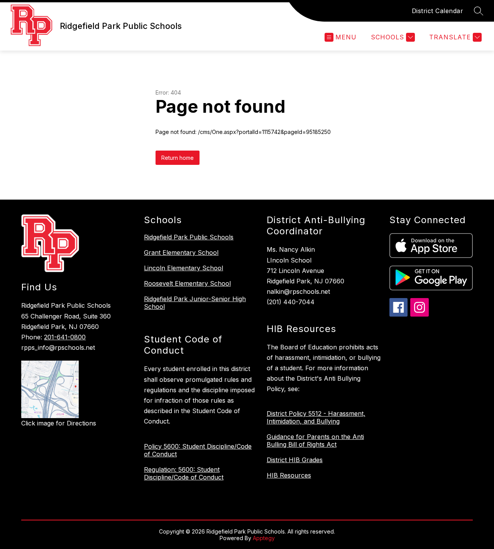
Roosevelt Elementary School (187, 283)
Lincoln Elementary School (183, 268)
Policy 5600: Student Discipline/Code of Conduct (198, 450)
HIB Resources (289, 475)
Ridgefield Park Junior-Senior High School (195, 302)
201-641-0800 (65, 337)
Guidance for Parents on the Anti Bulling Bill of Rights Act (315, 440)
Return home (177, 157)
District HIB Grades (295, 460)
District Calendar (438, 11)
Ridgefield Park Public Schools (188, 237)
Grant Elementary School (181, 252)
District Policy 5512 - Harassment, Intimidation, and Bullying (316, 417)
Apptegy (264, 538)
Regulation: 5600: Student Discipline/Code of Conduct (183, 473)
